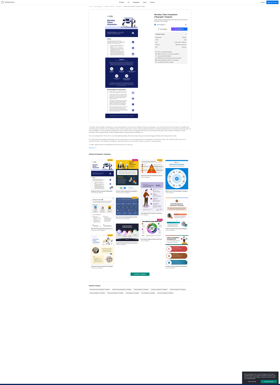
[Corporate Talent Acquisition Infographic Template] (102, 250)
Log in (263, 2)
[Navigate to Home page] (8, 2)
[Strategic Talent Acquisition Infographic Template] (177, 250)
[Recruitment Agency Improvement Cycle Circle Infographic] (152, 228)
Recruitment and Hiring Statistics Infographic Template (127, 217)
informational (119, 6)
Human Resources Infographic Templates (100, 289)
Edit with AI (180, 29)
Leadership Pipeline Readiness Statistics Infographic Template (127, 243)
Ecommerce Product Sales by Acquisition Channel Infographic (152, 175)
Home (90, 6)
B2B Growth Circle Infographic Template (177, 191)
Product (121, 2)
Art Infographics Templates (132, 293)
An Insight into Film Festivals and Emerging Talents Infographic (152, 213)
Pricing (152, 2)
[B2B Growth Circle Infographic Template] (177, 174)
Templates (136, 2)
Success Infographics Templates (165, 293)
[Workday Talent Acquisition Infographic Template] (102, 174)
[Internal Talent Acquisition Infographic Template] (127, 174)
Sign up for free (272, 2)
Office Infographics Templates (141, 289)
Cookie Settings (252, 381)
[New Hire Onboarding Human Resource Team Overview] (102, 212)
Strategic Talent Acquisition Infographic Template (177, 266)
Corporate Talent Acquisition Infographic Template (102, 266)
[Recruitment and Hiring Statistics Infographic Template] (127, 206)
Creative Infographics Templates (178, 289)
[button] (162, 29)
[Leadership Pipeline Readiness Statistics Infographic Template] (127, 232)
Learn (144, 2)
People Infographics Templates (97, 293)
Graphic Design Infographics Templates (121, 289)
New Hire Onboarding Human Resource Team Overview (102, 228)
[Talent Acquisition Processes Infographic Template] (177, 212)
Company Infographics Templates (159, 289)
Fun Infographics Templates (148, 293)
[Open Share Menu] (185, 24)
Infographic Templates (109, 6)
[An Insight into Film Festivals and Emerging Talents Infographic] (152, 196)
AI (128, 2)
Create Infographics (98, 6)
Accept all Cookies (269, 381)
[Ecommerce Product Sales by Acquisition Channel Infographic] (152, 167)
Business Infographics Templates (115, 293)
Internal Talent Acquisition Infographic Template (127, 191)
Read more (92, 147)
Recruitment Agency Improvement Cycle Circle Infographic (152, 239)
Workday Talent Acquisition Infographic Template (102, 191)
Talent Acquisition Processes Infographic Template (177, 228)
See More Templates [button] (140, 274)
